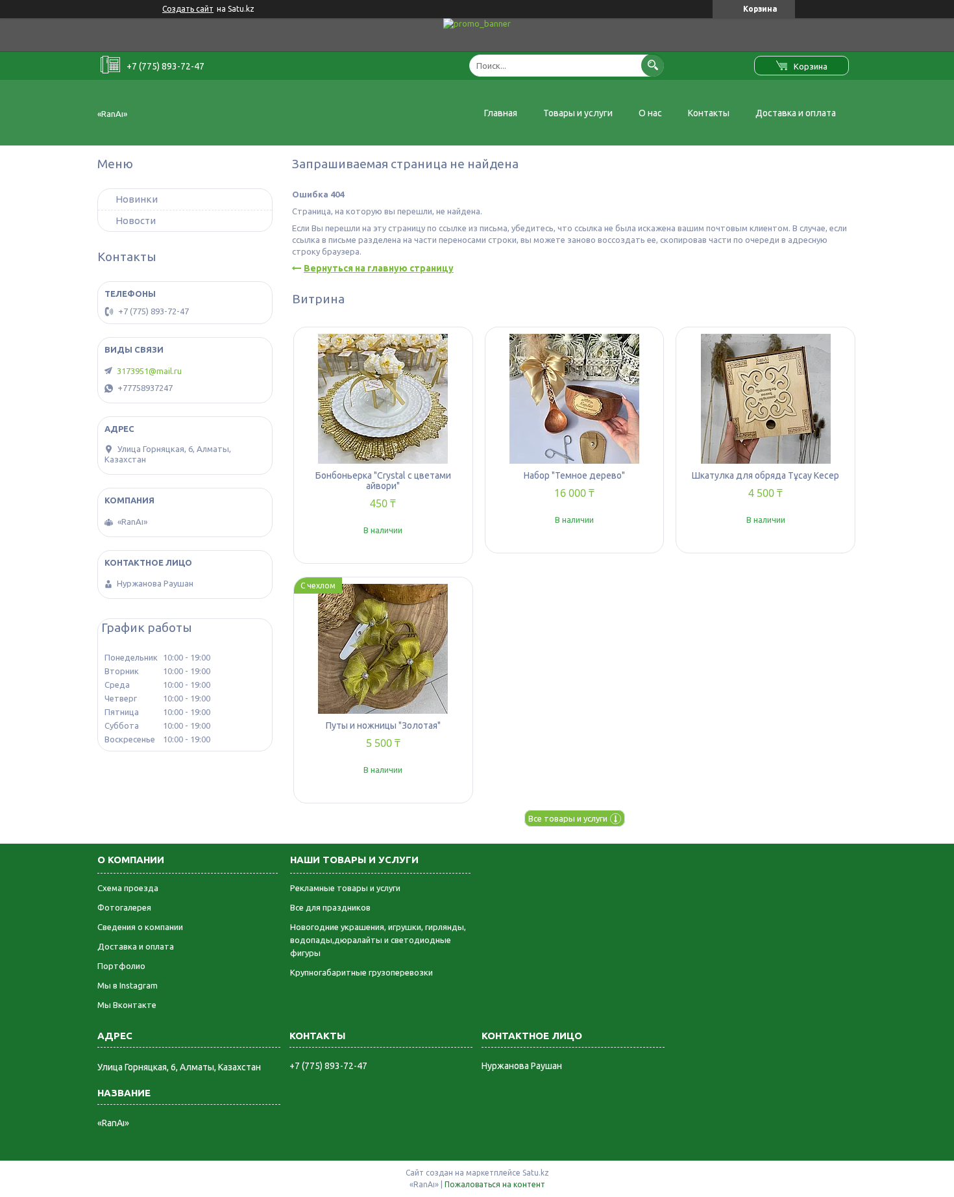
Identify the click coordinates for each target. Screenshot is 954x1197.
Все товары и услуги (567, 818)
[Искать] (652, 65)
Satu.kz (535, 1172)
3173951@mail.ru (149, 370)
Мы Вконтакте (126, 1004)
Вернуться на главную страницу (379, 268)
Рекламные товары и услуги (345, 887)
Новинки (137, 199)
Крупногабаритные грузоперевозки (361, 972)
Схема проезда (127, 887)
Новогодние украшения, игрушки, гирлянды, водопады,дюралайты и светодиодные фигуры (378, 939)
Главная (500, 113)
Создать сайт (188, 9)
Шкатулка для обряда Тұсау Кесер (765, 475)
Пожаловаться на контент (495, 1184)
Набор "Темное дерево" (574, 475)
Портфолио (121, 965)
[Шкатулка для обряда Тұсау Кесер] (765, 399)
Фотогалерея (124, 907)
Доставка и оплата (795, 113)
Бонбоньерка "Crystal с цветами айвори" (383, 480)
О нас (650, 113)
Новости (136, 220)
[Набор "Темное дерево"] (574, 399)
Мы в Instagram (127, 985)
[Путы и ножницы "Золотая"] (383, 649)
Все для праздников (330, 907)
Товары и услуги (578, 113)
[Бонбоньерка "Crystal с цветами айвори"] (383, 399)
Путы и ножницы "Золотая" (383, 725)
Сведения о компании (140, 926)
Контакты (708, 113)
